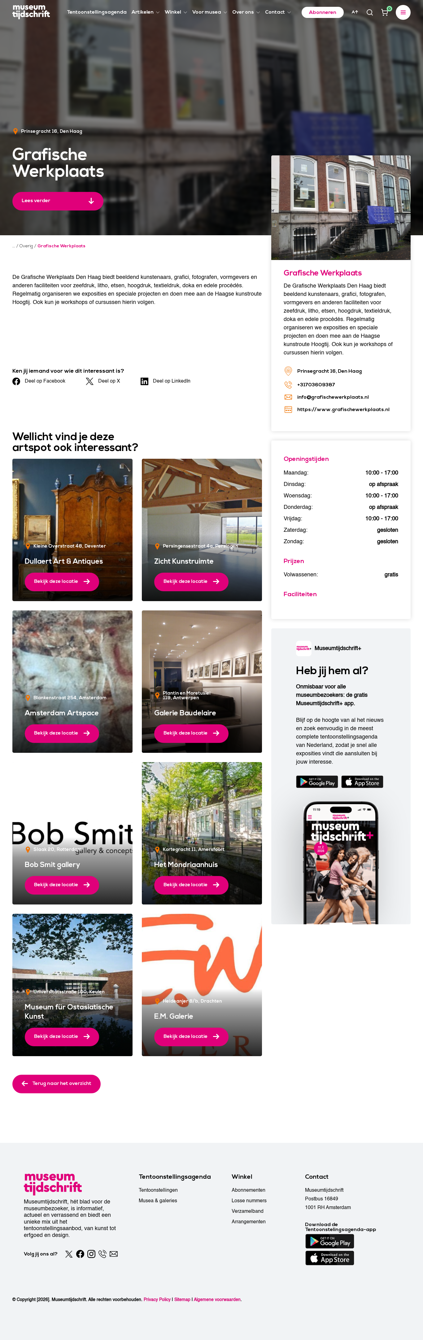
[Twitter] (69, 1254)
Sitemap (182, 1299)
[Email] (114, 1254)
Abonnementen (248, 1190)
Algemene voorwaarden (217, 1299)
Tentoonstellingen (158, 1190)
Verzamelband (248, 1211)
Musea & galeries (158, 1201)
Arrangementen (249, 1222)
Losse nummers (249, 1201)
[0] (384, 12)
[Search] (369, 12)
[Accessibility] (355, 12)
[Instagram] (91, 1254)
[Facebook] (80, 1254)
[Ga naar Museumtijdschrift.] (13, 246)
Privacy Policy (157, 1299)
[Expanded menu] (403, 12)
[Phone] (102, 1254)
